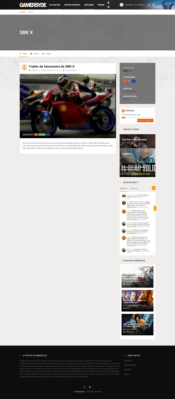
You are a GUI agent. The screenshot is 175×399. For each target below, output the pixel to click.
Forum (101, 5)
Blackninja (130, 223)
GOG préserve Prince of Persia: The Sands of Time (137, 325)
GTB (128, 202)
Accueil (22, 12)
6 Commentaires (71, 70)
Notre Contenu (72, 5)
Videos (36, 53)
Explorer (88, 5)
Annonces (135, 188)
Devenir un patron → (145, 120)
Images (48, 53)
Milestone (126, 99)
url (139, 226)
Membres (123, 188)
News (24, 53)
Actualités (54, 5)
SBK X (84, 145)
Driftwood (34, 70)
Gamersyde (79, 391)
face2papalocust (132, 195)
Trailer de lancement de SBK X (52, 66)
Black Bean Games (129, 91)
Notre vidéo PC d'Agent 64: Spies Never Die (135, 301)
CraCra (129, 211)
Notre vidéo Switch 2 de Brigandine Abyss (133, 277)
